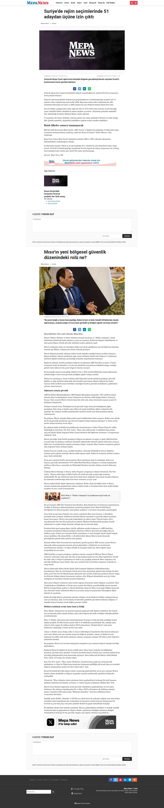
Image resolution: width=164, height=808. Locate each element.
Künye (39, 780)
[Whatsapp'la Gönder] (89, 88)
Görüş (66, 3)
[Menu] (135, 3)
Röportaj (101, 3)
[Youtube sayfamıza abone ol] (120, 780)
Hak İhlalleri (110, 3)
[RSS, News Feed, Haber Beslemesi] (134, 780)
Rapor (79, 3)
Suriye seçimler (52, 203)
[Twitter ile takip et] (115, 780)
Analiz (73, 3)
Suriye (54, 23)
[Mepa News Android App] (77, 788)
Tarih (85, 3)
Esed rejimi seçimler (54, 201)
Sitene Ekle (64, 780)
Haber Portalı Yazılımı (83, 803)
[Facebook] (74, 88)
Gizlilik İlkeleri (54, 780)
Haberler (59, 3)
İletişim (46, 780)
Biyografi (92, 3)
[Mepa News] (37, 3)
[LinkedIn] (84, 88)
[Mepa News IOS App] (77, 793)
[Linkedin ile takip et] (125, 780)
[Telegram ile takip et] (130, 780)
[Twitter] (79, 88)
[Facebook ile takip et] (111, 780)
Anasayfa (32, 780)
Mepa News (45, 23)
